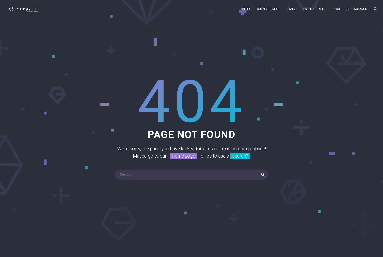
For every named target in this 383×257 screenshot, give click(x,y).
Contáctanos (357, 9)
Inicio (246, 9)
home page (183, 156)
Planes (291, 9)
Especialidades (314, 9)
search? (240, 156)
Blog (336, 9)
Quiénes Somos (268, 9)
